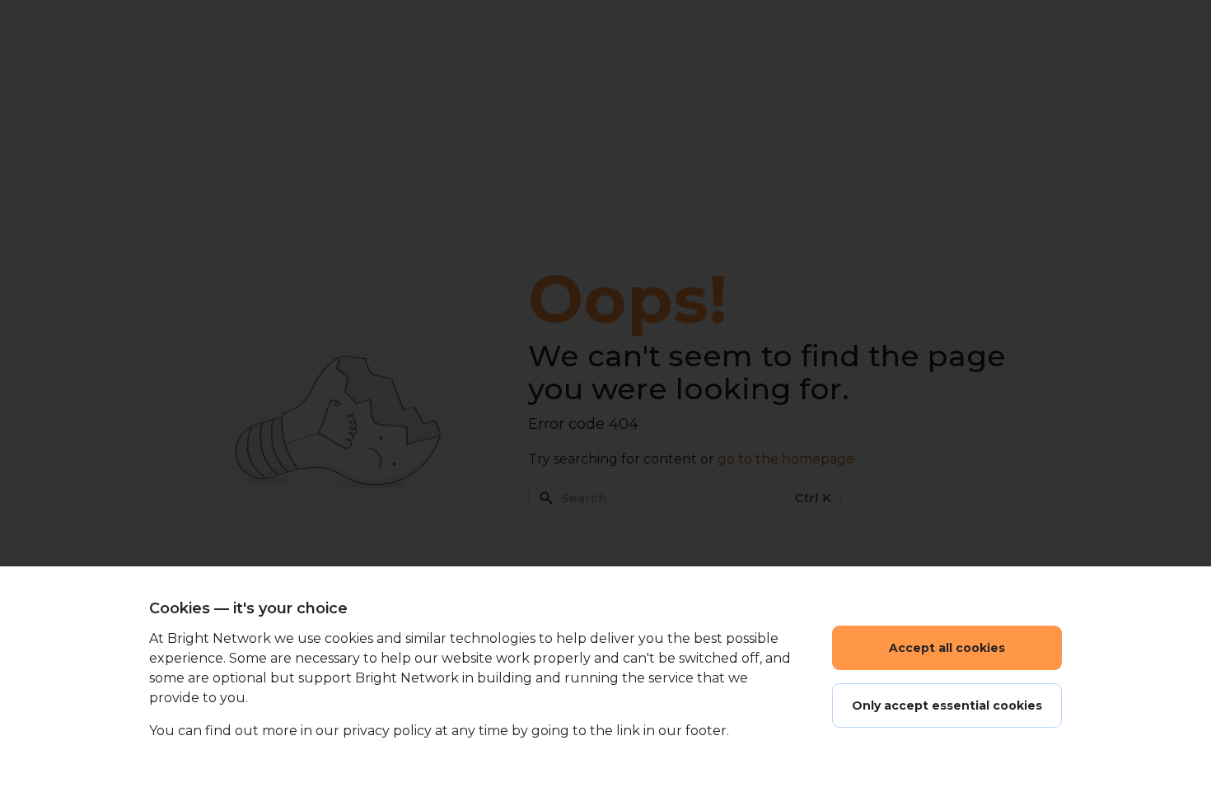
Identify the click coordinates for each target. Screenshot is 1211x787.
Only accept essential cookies (947, 705)
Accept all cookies (947, 647)
